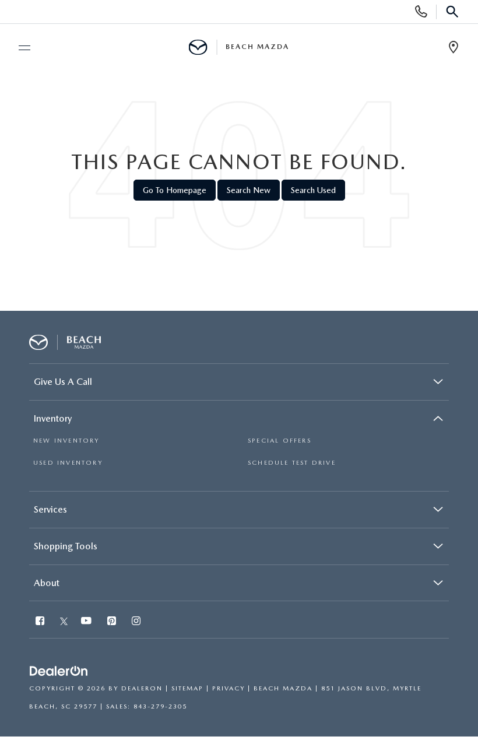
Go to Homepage (174, 190)
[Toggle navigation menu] (19, 47)
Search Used (313, 190)
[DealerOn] (59, 671)
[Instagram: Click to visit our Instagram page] (137, 622)
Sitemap (187, 688)
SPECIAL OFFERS (279, 440)
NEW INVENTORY (66, 440)
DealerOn (142, 688)
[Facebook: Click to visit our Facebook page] (41, 622)
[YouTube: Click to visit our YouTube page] (87, 622)
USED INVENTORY (68, 463)
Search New (248, 190)
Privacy (228, 688)
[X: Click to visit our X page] (64, 622)
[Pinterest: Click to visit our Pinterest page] (113, 622)
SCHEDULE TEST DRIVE (292, 463)
